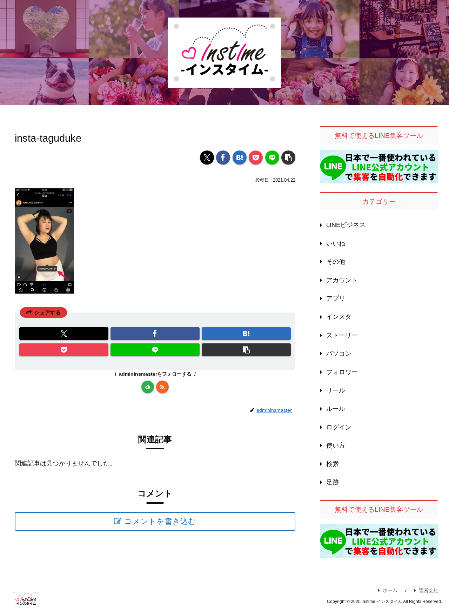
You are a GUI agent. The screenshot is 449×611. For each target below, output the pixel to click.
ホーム (390, 590)
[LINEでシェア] (272, 157)
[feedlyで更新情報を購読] (147, 387)
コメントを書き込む (160, 521)
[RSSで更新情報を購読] (162, 387)
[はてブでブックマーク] (240, 157)
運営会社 (428, 590)
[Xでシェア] (207, 157)
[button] (288, 157)
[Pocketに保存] (256, 157)
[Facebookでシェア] (223, 157)
